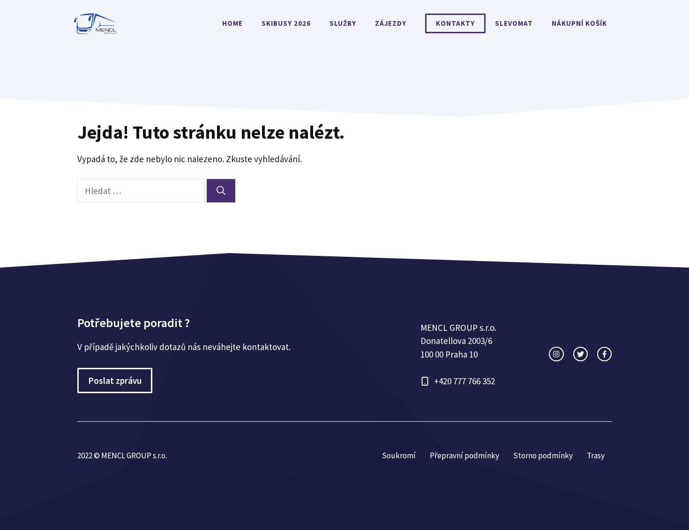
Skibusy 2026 (286, 23)
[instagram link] (556, 354)
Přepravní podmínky (464, 455)
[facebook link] (604, 354)
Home (232, 23)
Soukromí (399, 455)
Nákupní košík (579, 23)
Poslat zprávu (115, 380)
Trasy (596, 455)
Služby (343, 23)
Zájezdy (390, 23)
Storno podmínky (543, 455)
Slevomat (514, 23)
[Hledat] (221, 191)
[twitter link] (580, 354)
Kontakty (455, 23)
